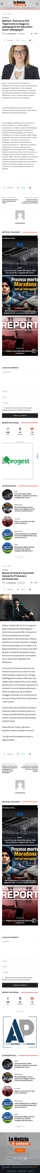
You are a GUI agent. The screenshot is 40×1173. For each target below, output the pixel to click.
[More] (30, 40)
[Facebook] (15, 1158)
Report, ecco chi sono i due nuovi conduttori (20, 352)
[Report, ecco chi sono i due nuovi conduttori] (20, 336)
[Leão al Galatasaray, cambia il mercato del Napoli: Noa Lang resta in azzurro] (7, 534)
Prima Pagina (20, 308)
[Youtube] (25, 1158)
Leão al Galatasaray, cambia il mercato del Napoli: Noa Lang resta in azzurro (25, 535)
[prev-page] (3, 359)
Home (4, 14)
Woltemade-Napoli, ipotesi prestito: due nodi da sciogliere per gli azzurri (24, 549)
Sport (19, 268)
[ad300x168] (20, 451)
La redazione (11, 33)
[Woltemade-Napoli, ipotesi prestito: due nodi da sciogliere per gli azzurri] (7, 548)
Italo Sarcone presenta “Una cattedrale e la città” (10, 201)
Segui (20, 428)
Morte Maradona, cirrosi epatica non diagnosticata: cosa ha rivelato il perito (20, 312)
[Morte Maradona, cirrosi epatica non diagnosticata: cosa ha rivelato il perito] (20, 296)
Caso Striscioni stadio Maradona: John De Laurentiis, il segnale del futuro (20, 272)
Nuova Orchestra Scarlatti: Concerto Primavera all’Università (30, 201)
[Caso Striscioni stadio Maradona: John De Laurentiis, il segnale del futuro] (20, 255)
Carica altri (19, 557)
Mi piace (7, 428)
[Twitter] (20, 1158)
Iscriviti (32, 428)
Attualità (9, 14)
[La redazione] (3, 33)
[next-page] (6, 359)
